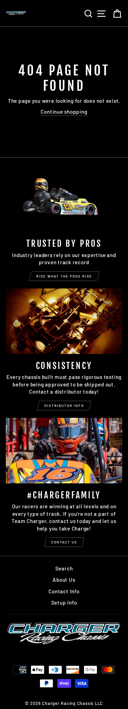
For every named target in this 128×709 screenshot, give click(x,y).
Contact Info (63, 591)
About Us (64, 580)
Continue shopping (64, 112)
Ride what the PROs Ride (64, 276)
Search (64, 568)
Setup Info (64, 602)
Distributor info (64, 405)
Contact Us (64, 542)
